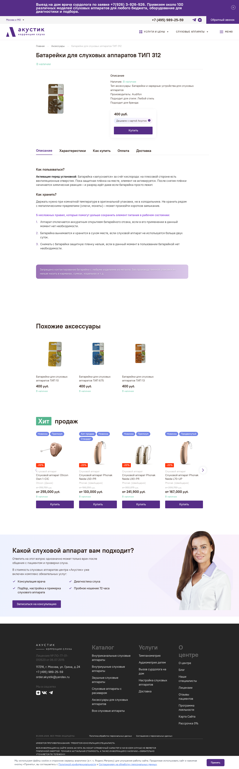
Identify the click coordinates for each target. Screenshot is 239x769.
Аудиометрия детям (152, 662)
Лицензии (185, 687)
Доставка (143, 151)
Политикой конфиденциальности (77, 764)
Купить (133, 130)
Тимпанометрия (150, 655)
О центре (185, 663)
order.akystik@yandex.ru (53, 677)
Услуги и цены (154, 31)
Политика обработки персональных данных (110, 736)
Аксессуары (58, 46)
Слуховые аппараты (190, 31)
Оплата (123, 151)
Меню (229, 31)
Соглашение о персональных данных (154, 736)
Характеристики (72, 151)
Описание (44, 150)
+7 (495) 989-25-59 (168, 20)
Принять (215, 762)
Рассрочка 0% (188, 723)
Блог (182, 670)
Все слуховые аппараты (108, 710)
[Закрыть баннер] (233, 8)
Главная (40, 46)
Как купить (102, 151)
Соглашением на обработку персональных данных (128, 764)
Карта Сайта (187, 716)
